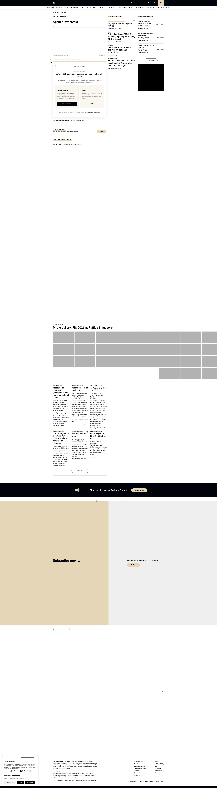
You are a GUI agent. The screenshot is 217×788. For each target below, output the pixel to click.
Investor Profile (92, 7)
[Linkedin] (51, 62)
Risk (130, 7)
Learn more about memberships (92, 112)
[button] (161, 3)
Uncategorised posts (60, 16)
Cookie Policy (150, 781)
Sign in (92, 103)
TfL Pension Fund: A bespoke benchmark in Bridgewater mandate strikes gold (121, 63)
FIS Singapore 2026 (58, 324)
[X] (51, 59)
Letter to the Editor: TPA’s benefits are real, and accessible (119, 49)
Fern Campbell (75, 458)
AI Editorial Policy (159, 781)
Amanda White (111, 55)
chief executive (57, 120)
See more (151, 60)
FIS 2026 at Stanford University (116, 21)
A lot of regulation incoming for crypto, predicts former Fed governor (61, 438)
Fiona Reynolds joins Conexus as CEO (98, 436)
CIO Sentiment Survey (71, 7)
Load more (80, 471)
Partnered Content (164, 7)
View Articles (160, 25)
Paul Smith (82, 120)
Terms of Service (142, 781)
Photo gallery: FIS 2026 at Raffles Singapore (83, 327)
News (109, 32)
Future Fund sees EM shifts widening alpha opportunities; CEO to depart (121, 36)
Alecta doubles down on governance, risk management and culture (61, 393)
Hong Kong (75, 120)
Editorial (110, 45)
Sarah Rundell (111, 68)
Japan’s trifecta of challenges (80, 389)
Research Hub (122, 7)
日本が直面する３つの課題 (98, 389)
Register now (66, 104)
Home (54, 12)
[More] (51, 68)
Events (102, 7)
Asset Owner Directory (54, 7)
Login (153, 3)
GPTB (83, 7)
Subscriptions (150, 7)
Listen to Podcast (139, 490)
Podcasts (112, 7)
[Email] (51, 65)
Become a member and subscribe (140, 3)
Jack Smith (110, 28)
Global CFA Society (67, 120)
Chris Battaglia (75, 424)
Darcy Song (110, 41)
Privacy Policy (133, 781)
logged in (63, 132)
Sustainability (139, 7)
